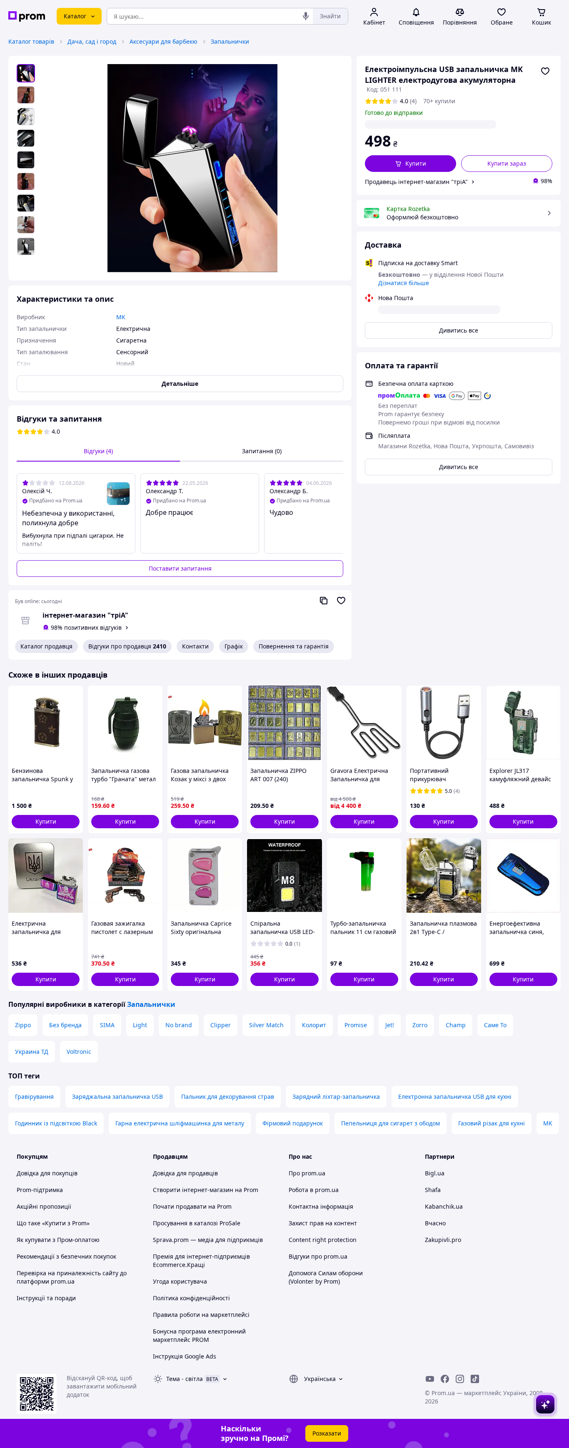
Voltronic (79, 1052)
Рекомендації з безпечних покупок (66, 1256)
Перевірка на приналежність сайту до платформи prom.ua (72, 1277)
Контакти (195, 646)
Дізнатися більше (403, 283)
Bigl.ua (434, 1173)
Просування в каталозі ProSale (196, 1223)
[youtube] (430, 1379)
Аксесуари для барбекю (163, 41)
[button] (410, 163)
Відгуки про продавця (127, 646)
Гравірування (34, 1096)
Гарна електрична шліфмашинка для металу (179, 1123)
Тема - (184, 1379)
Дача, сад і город (91, 41)
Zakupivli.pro (443, 1240)
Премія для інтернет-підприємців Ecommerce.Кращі (201, 1260)
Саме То (495, 1025)
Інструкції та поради (46, 1298)
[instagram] (460, 1379)
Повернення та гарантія (294, 646)
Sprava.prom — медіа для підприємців (208, 1240)
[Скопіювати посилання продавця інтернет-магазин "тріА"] (324, 601)
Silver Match (266, 1025)
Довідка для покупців (47, 1173)
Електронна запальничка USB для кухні (455, 1096)
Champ (456, 1025)
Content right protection (323, 1240)
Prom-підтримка (40, 1190)
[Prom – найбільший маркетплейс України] (26, 16)
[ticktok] (475, 1379)
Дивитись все (458, 330)
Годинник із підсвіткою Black (56, 1123)
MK (547, 1123)
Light (140, 1025)
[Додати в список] (545, 71)
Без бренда (65, 1025)
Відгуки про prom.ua (318, 1256)
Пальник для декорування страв (227, 1096)
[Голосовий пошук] (306, 16)
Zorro (419, 1025)
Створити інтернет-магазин (193, 1190)
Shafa (433, 1190)
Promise (355, 1025)
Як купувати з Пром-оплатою (58, 1240)
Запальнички (230, 41)
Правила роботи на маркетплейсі (201, 1315)
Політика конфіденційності (191, 1298)
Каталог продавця (46, 646)
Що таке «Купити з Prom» (53, 1223)
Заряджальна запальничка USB (117, 1096)
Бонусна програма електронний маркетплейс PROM (199, 1335)
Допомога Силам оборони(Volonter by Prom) (326, 1277)
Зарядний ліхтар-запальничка (336, 1096)
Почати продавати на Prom (192, 1206)
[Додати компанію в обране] (341, 601)
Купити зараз (506, 163)
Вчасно (435, 1223)
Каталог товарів (31, 41)
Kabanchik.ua (444, 1206)
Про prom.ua (307, 1173)
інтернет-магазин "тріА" (85, 615)
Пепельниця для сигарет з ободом (390, 1123)
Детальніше (180, 383)
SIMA (107, 1025)
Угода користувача (180, 1281)
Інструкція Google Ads (184, 1356)
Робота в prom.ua (314, 1190)
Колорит (314, 1025)
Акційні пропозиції (44, 1206)
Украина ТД (31, 1052)
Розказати (326, 1433)
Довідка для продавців (185, 1173)
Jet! (389, 1025)
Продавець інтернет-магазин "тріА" (416, 182)
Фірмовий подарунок (292, 1123)
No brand (178, 1025)
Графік (234, 646)
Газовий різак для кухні (491, 1123)
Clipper (220, 1025)
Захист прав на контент (323, 1223)
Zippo (23, 1025)
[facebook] (445, 1379)
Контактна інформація (321, 1206)
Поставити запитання (180, 568)
